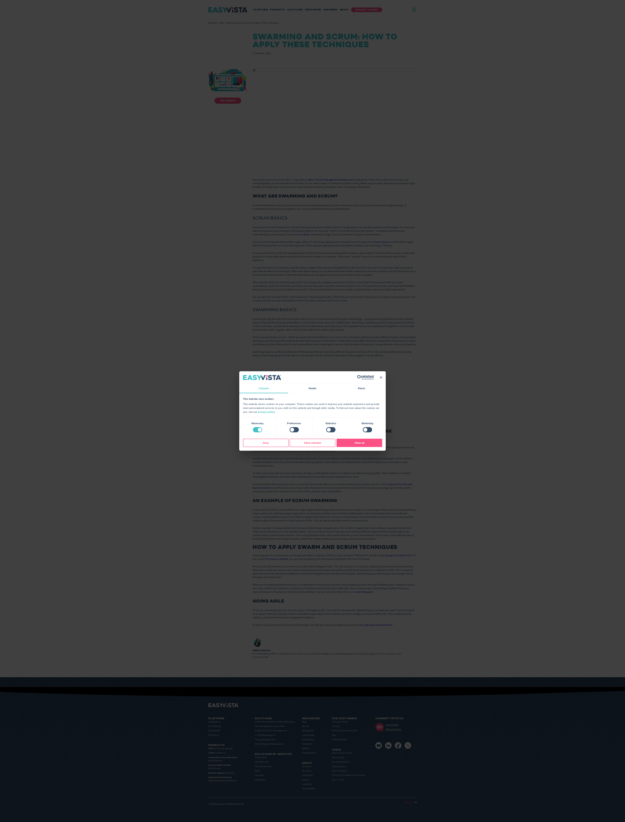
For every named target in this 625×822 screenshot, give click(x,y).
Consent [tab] (264, 388)
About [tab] (361, 388)
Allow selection (312, 442)
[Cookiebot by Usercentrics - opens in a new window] (359, 377)
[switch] (294, 429)
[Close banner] (381, 377)
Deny (266, 442)
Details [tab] (313, 388)
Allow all (359, 442)
